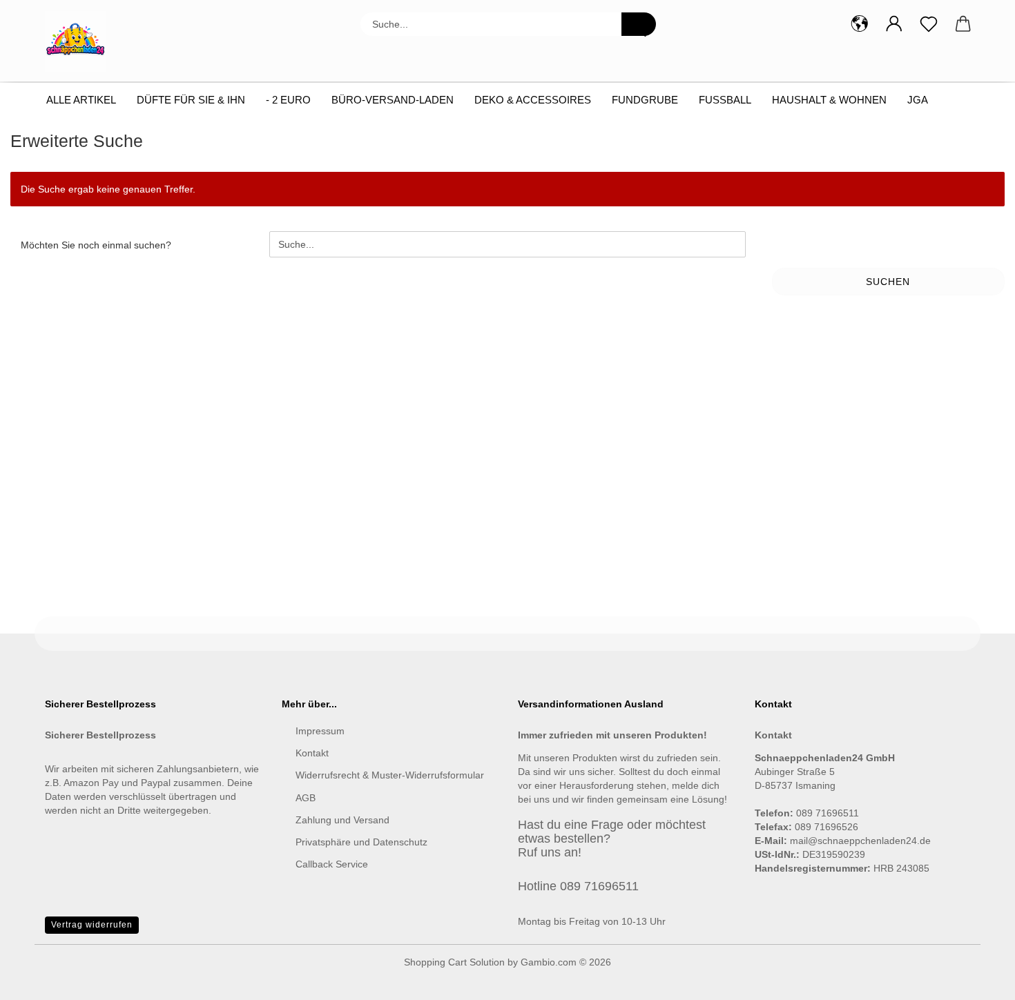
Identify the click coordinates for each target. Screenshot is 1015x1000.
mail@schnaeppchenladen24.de (860, 840)
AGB (306, 797)
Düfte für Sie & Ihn (191, 100)
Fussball (725, 100)
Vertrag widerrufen (92, 925)
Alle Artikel (81, 100)
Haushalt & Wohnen (829, 100)
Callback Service (332, 864)
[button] (859, 24)
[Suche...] (638, 24)
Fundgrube (645, 100)
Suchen (888, 281)
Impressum (320, 730)
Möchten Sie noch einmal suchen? (96, 245)
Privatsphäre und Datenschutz (361, 841)
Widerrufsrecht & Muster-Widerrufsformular (390, 775)
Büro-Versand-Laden (392, 100)
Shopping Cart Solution (454, 962)
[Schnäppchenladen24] (80, 41)
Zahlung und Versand (342, 819)
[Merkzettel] (928, 24)
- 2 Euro (288, 100)
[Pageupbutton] (977, 979)
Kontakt (312, 752)
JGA (917, 100)
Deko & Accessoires (532, 100)
